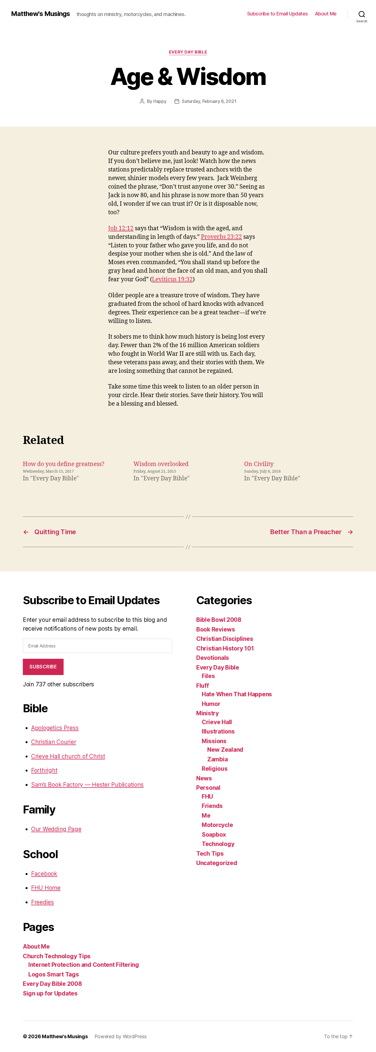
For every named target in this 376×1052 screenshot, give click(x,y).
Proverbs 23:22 (221, 237)
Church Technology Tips (57, 956)
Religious (215, 768)
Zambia (217, 759)
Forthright (44, 770)
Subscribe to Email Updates (277, 14)
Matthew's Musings (40, 13)
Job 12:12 (120, 228)
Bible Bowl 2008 (218, 619)
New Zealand (225, 749)
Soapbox (214, 834)
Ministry (207, 713)
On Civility (259, 464)
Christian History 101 (225, 648)
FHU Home (46, 887)
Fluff (202, 685)
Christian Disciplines (224, 638)
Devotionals (212, 657)
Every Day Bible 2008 (52, 983)
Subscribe (43, 667)
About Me (326, 14)
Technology (218, 843)
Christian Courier (53, 741)
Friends (212, 805)
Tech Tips (210, 853)
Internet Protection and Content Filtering (83, 964)
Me (206, 815)
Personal (208, 787)
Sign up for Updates (50, 993)
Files (208, 676)
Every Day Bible (188, 52)
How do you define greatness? (63, 464)
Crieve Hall (217, 722)
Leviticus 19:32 (172, 279)
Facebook (44, 873)
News (204, 778)
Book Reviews (215, 629)
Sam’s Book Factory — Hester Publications (87, 784)
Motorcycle (217, 824)
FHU (207, 796)
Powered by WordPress (120, 1036)
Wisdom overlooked (161, 464)
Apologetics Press (54, 727)
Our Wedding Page (56, 829)
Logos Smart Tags (53, 974)
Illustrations (218, 731)
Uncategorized (216, 863)
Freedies (42, 902)
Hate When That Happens (237, 694)
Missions (214, 741)
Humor (211, 703)
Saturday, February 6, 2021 (209, 101)
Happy (160, 101)
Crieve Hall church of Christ (68, 756)
